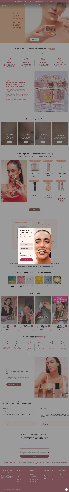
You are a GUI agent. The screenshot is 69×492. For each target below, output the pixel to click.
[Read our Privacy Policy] (32, 255)
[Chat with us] (66, 489)
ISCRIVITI (26, 259)
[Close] (49, 229)
